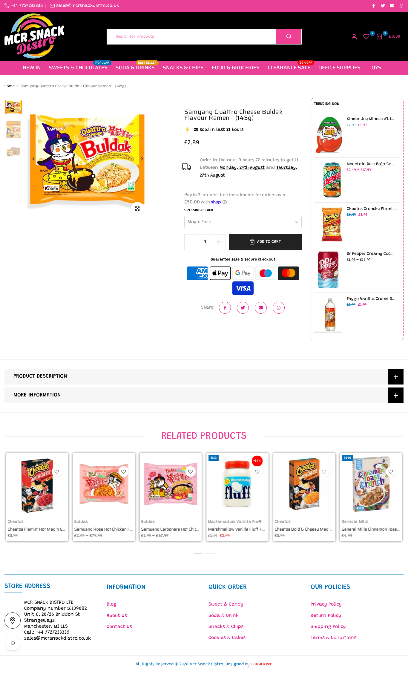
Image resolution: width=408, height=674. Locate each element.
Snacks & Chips (225, 626)
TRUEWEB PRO (261, 664)
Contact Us (119, 626)
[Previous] (38, 159)
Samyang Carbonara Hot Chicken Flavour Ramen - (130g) (194, 529)
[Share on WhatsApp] (401, 6)
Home (9, 86)
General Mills (354, 522)
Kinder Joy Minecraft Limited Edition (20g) (371, 119)
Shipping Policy (328, 626)
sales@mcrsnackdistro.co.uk (87, 6)
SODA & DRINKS (136, 67)
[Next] (137, 159)
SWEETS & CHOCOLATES (79, 67)
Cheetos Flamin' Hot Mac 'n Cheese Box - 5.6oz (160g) (58, 529)
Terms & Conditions (333, 637)
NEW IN (32, 67)
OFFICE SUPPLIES (339, 67)
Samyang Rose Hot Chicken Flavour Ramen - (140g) (122, 529)
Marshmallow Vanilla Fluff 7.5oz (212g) (245, 529)
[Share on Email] (391, 6)
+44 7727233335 (26, 6)
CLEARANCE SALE (290, 67)
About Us (117, 615)
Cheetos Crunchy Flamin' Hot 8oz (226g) (371, 209)
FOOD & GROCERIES (236, 67)
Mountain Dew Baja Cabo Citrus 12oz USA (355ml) (371, 164)
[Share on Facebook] (373, 6)
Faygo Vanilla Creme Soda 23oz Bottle (371, 299)
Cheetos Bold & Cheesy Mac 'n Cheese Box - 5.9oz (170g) (328, 529)
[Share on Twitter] (382, 6)
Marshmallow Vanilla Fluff (234, 522)
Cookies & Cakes (227, 637)
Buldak (81, 522)
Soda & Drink (223, 615)
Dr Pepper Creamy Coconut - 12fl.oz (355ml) (371, 254)
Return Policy (326, 615)
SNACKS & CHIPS (183, 67)
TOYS (375, 67)
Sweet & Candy (225, 604)
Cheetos (15, 522)
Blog (111, 604)
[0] (366, 36)
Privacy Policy (326, 604)
